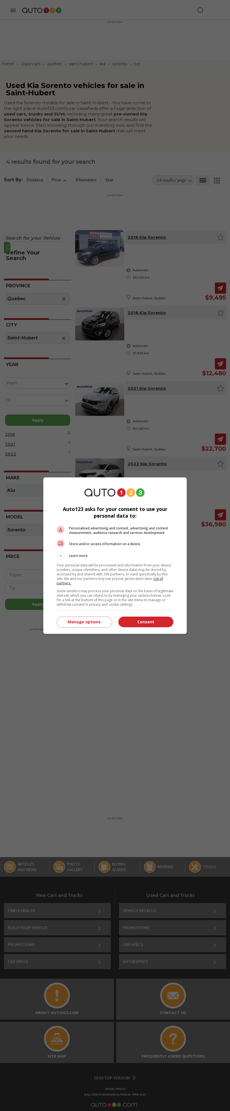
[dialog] (115, 555)
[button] (115, 556)
